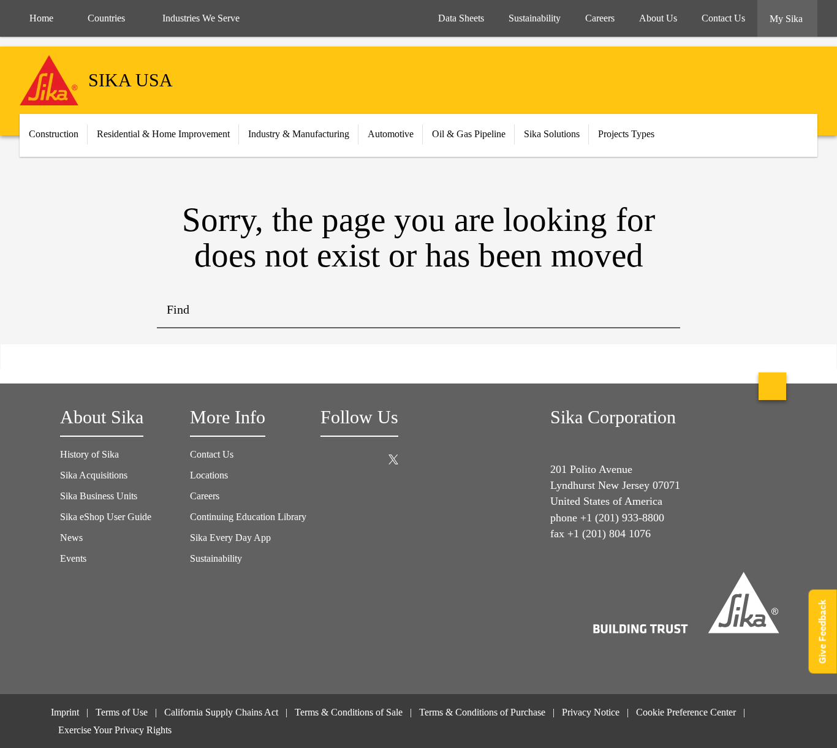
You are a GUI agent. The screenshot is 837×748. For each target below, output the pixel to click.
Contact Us (211, 454)
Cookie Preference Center (686, 712)
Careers (204, 496)
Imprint (65, 712)
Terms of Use (122, 712)
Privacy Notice (590, 712)
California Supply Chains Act (221, 712)
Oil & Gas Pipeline (469, 134)
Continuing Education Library (248, 517)
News (71, 537)
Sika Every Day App (230, 537)
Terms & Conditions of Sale (349, 712)
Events (73, 558)
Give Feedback (822, 631)
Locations (209, 475)
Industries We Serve (201, 18)
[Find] (661, 310)
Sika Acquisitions (93, 475)
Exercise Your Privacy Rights (116, 730)
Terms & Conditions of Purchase (482, 712)
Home (41, 18)
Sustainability (216, 558)
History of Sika (89, 454)
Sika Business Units (98, 496)
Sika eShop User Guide (105, 517)
